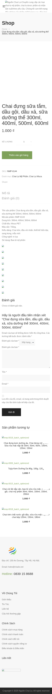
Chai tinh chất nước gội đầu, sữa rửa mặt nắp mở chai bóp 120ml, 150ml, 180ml (26, 515)
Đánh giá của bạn (10, 341)
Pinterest (13, 583)
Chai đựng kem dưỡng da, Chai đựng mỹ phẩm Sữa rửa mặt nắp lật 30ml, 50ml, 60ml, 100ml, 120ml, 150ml (26, 445)
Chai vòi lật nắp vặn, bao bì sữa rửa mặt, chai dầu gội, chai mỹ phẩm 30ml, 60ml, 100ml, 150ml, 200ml (26, 491)
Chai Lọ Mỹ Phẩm (20, 176)
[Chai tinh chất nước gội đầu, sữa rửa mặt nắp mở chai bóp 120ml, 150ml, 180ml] (26, 509)
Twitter (8, 583)
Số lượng (7, 142)
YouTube (18, 583)
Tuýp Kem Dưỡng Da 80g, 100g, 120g (26, 468)
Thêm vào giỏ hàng (18, 155)
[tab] (26, 193)
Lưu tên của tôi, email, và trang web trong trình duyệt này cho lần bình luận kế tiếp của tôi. (25, 400)
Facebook (3, 583)
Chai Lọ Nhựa (35, 176)
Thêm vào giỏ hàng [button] (45, 440)
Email (5, 384)
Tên (4, 372)
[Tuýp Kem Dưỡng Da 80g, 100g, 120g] (26, 463)
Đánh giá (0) (10, 198)
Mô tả (6, 193)
